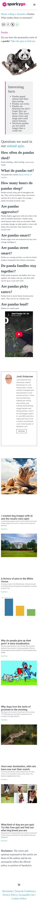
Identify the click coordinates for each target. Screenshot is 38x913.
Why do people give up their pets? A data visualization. (16, 642)
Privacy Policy (10, 894)
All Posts (21, 431)
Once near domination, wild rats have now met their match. (18, 768)
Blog (11, 14)
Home (4, 14)
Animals (21, 14)
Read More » (4, 529)
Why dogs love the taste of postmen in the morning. (16, 708)
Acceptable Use (26, 894)
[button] (34, 4)
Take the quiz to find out (23, 41)
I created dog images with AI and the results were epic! (17, 517)
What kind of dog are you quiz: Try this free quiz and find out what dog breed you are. (17, 827)
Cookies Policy (19, 898)
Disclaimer (7, 891)
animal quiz (15, 146)
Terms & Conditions (25, 891)
